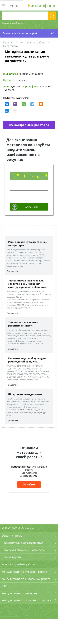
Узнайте (29, 484)
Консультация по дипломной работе (26, 579)
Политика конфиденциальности (23, 550)
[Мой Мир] (7, 111)
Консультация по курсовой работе (24, 571)
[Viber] (15, 104)
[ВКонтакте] (7, 104)
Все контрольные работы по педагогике (29, 126)
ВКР (4, 586)
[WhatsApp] (24, 104)
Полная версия (11, 557)
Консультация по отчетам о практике (26, 600)
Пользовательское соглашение (22, 543)
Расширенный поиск (13, 23)
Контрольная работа (32, 42)
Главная (8, 42)
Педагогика (10, 46)
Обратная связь (12, 535)
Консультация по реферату (20, 593)
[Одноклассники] (41, 104)
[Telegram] (32, 104)
